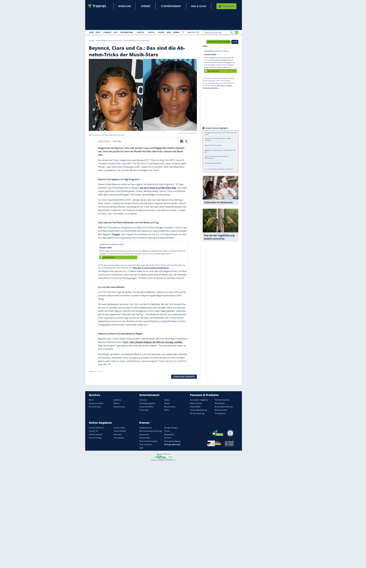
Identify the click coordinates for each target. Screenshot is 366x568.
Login (234, 42)
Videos (167, 403)
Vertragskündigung (172, 441)
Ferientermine (95, 407)
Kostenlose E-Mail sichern (218, 42)
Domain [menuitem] (176, 32)
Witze (166, 410)
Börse (91, 400)
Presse (167, 431)
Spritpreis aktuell (96, 403)
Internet (145, 6)
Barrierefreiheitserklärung (150, 431)
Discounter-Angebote (199, 400)
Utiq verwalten (145, 445)
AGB (141, 448)
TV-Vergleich (220, 413)
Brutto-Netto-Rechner (224, 407)
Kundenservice (145, 428)
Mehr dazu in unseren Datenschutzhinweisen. (151, 267)
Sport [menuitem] (98, 32)
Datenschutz (144, 438)
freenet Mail (195, 407)
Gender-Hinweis (171, 428)
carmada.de (119, 438)
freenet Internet (95, 434)
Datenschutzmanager (148, 441)
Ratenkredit (220, 403)
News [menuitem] (91, 32)
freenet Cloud (196, 403)
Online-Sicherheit (222, 400)
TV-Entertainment (171, 6)
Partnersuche (119, 407)
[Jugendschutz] (163, 457)
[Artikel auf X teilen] (186, 141)
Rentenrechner (221, 410)
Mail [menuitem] (169, 32)
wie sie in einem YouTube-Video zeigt (158, 187)
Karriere (167, 438)
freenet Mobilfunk (96, 428)
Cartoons (143, 400)
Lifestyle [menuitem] (140, 32)
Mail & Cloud (198, 6)
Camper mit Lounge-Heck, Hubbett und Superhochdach (217, 157)
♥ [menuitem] (183, 32)
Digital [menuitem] (151, 32)
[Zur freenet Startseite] (97, 6)
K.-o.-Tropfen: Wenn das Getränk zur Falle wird (219, 169)
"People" (116, 234)
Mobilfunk (124, 6)
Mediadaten (169, 434)
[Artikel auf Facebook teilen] (182, 141)
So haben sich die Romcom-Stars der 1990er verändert (218, 139)
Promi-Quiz (144, 410)
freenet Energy (95, 438)
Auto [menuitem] (116, 32)
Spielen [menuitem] (161, 32)
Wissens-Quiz (170, 407)
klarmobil (118, 434)
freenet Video (119, 428)
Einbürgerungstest (147, 403)
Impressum (144, 434)
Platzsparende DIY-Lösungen (213, 145)
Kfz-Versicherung (197, 413)
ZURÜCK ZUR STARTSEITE (184, 376)
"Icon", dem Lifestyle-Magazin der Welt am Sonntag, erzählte (152, 342)
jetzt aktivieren (109, 257)
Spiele (167, 400)
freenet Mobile (120, 431)
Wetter (117, 403)
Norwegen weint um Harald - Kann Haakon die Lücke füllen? (221, 133)
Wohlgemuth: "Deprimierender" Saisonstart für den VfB (220, 151)
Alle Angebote (228, 6)
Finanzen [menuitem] (107, 32)
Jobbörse (117, 400)
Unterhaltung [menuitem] (127, 32)
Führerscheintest (146, 407)
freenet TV (93, 431)
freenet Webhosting (198, 410)
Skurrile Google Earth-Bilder (213, 163)
